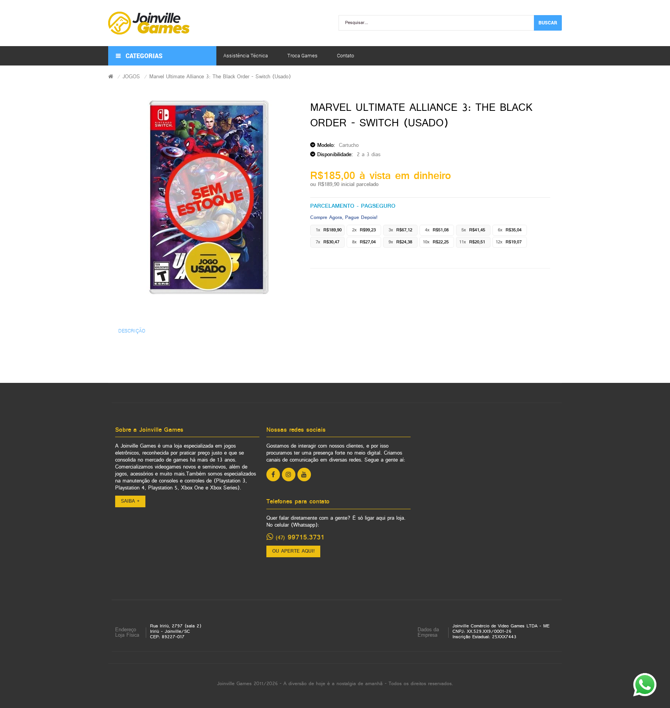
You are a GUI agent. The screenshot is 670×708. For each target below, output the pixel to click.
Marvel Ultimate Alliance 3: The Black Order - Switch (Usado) (220, 76)
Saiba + (130, 501)
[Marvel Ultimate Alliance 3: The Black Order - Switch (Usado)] (209, 197)
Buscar (548, 22)
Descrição (131, 330)
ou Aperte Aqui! (293, 551)
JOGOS (131, 76)
